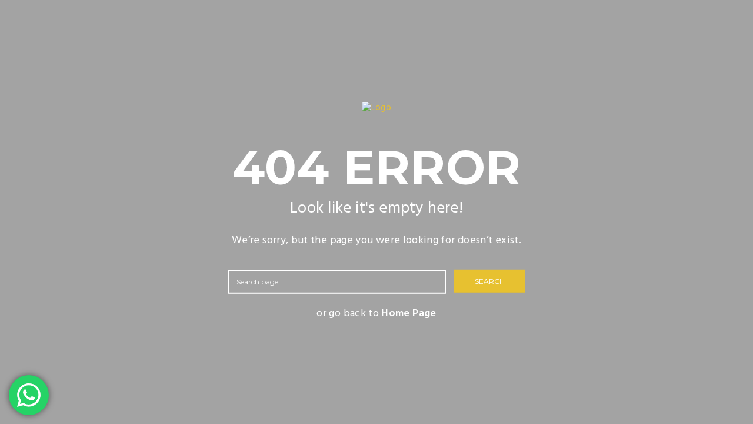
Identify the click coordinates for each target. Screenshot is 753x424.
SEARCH (490, 281)
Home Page (408, 313)
